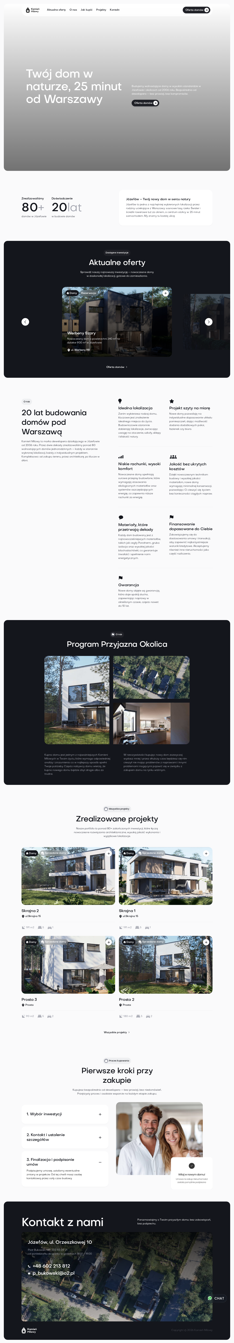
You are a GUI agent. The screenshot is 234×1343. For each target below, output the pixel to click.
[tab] (64, 1114)
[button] (25, 322)
